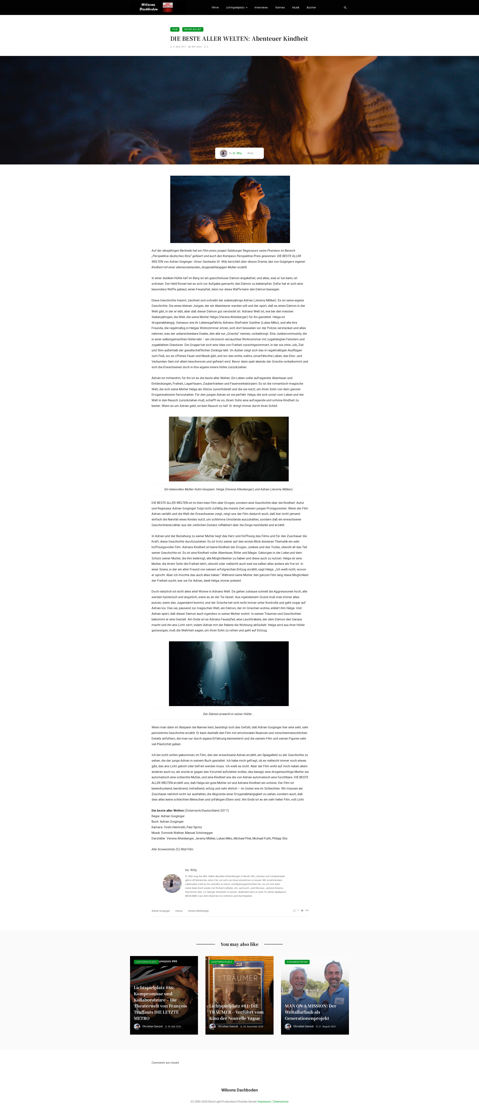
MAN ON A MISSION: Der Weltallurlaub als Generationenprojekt (310, 1012)
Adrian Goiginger (161, 910)
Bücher (311, 7)
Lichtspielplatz (235, 7)
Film (174, 29)
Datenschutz (281, 1101)
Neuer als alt (192, 29)
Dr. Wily (237, 153)
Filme (215, 7)
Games (280, 7)
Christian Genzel (152, 1026)
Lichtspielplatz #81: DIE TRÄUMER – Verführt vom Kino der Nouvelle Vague (236, 1012)
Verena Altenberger (198, 910)
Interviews (261, 7)
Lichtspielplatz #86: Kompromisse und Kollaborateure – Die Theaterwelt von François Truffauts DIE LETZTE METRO (160, 1002)
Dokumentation (297, 962)
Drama (179, 910)
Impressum (264, 1101)
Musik (295, 7)
